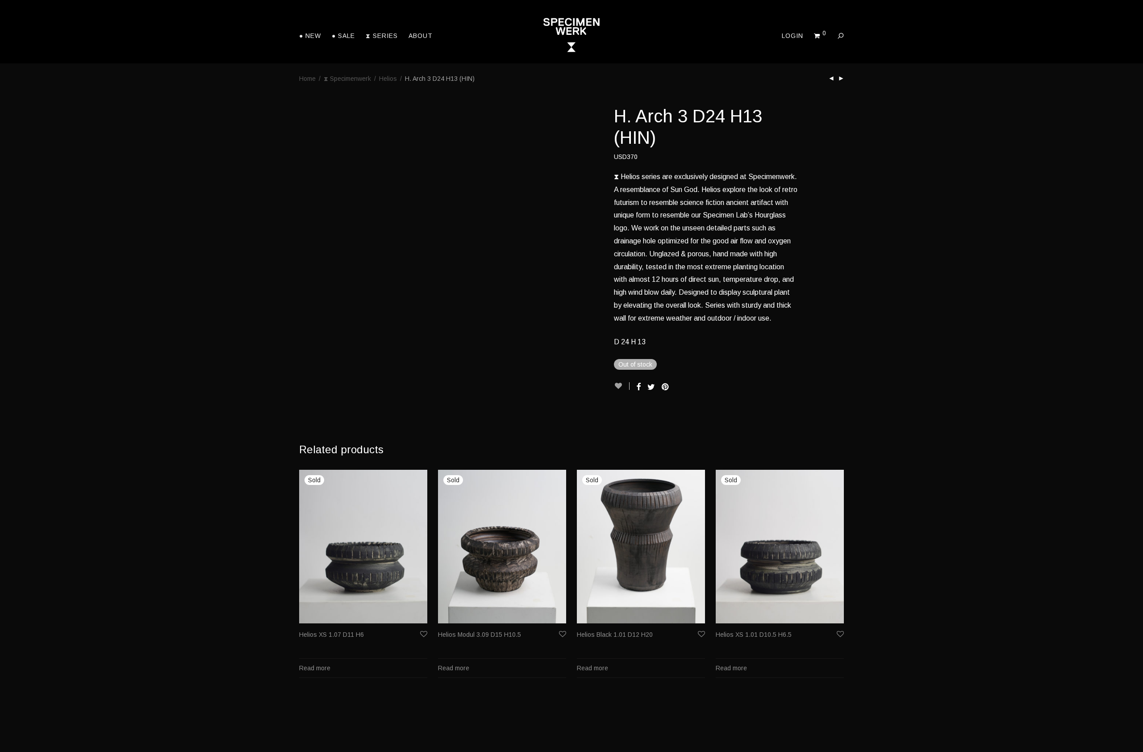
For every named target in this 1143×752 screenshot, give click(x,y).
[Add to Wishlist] (622, 386)
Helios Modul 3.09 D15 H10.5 (479, 634)
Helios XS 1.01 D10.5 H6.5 (754, 634)
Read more (314, 668)
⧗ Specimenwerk (347, 78)
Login (792, 35)
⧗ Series (382, 35)
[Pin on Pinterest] (666, 387)
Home (307, 78)
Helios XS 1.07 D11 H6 (331, 634)
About (421, 35)
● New (310, 35)
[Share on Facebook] (638, 387)
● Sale (343, 35)
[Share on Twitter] (651, 387)
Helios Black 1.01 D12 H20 (615, 634)
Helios (388, 78)
